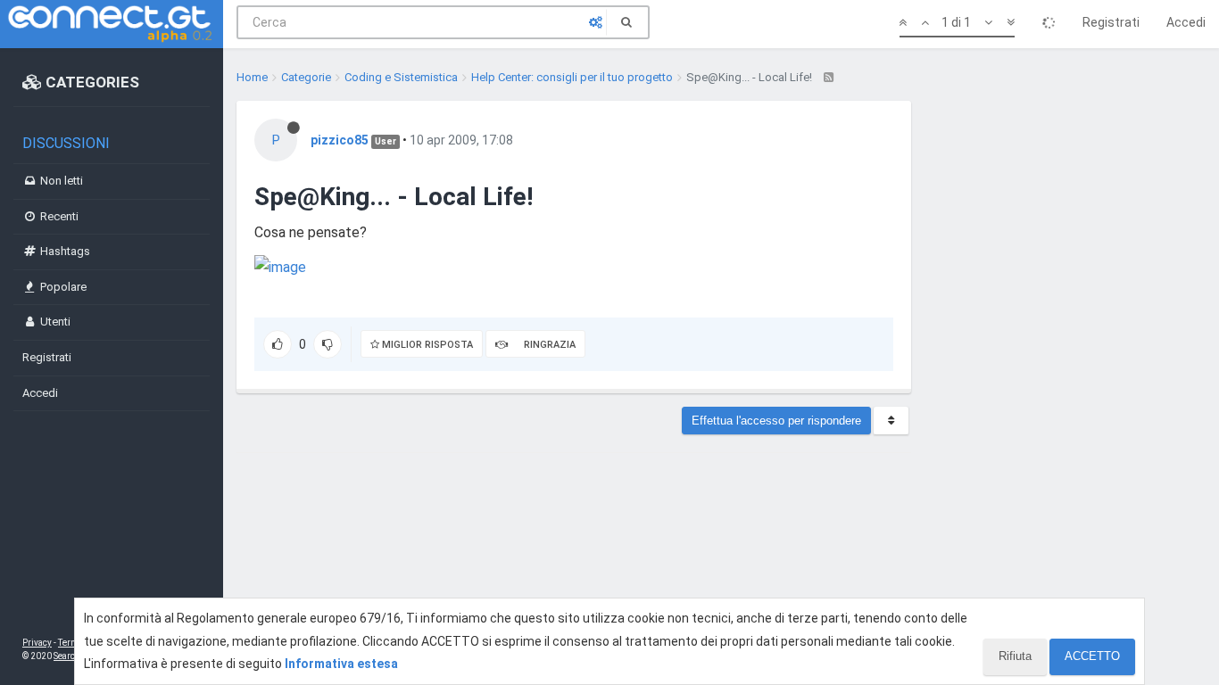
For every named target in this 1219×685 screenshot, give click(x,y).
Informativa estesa (341, 663)
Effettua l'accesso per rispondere (776, 420)
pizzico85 (340, 140)
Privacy (37, 643)
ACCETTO (1092, 656)
